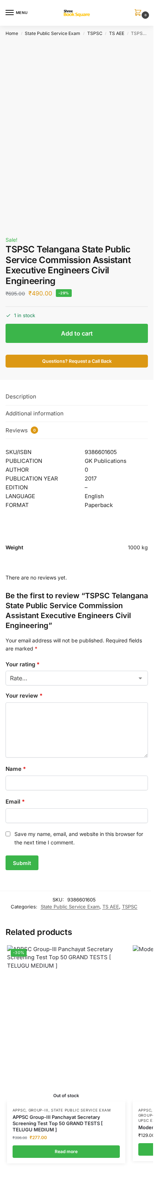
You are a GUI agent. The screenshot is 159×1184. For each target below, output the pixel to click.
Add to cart (77, 333)
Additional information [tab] (35, 413)
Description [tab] (21, 396)
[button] (139, 13)
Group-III (38, 1110)
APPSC (19, 1110)
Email (15, 801)
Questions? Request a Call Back (77, 361)
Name (16, 768)
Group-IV (148, 1115)
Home (12, 33)
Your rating (23, 664)
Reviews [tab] (21, 430)
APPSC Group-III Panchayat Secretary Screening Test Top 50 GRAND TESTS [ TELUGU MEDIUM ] (58, 1123)
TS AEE (116, 33)
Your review (24, 695)
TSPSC (94, 33)
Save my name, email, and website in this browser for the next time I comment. (78, 838)
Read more (66, 1151)
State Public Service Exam (52, 33)
